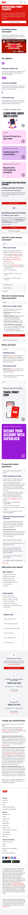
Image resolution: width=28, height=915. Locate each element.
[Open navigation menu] (24, 2)
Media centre (5, 821)
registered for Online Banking (13, 257)
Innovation (4, 836)
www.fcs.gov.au (6, 745)
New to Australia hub (9, 595)
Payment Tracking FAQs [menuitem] (14, 231)
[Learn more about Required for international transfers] (23, 175)
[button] (23, 419)
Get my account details (14, 335)
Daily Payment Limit (15, 265)
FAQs (7, 490)
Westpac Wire (5, 823)
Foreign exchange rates (9, 619)
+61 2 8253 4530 (14, 712)
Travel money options (9, 601)
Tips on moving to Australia (10, 597)
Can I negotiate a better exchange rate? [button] (13, 560)
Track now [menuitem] (14, 227)
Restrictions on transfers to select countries (12, 278)
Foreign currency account (10, 574)
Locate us (4, 802)
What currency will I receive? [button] (10, 340)
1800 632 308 (14, 683)
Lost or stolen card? (9, 642)
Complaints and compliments (9, 809)
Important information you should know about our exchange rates (14, 376)
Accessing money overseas (10, 603)
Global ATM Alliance (9, 633)
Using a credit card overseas (11, 599)
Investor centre (6, 818)
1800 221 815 (14, 705)
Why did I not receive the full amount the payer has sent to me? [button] (13, 544)
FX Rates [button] (5, 349)
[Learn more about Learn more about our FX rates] (23, 126)
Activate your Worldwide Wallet (11, 628)
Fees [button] (4, 382)
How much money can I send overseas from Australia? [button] (12, 556)
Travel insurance (8, 584)
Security (4, 844)
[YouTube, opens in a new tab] (9, 858)
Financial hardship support (8, 807)
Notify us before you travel (10, 623)
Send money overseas (14, 22)
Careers (4, 816)
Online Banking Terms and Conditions (13, 753)
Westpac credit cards (9, 578)
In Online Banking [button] (7, 288)
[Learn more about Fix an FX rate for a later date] (23, 141)
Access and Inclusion (7, 841)
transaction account (13, 664)
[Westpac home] (4, 2)
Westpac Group (6, 814)
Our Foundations (6, 832)
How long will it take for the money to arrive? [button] (12, 471)
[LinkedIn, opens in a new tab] (12, 858)
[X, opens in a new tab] (6, 858)
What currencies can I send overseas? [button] (12, 540)
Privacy (4, 846)
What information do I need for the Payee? (12, 274)
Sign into (11, 355)
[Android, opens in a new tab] (6, 861)
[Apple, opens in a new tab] (16, 861)
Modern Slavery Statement (8, 853)
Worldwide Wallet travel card (11, 582)
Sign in (13, 368)
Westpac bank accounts (9, 576)
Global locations (6, 834)
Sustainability (5, 825)
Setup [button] (4, 244)
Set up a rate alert (14, 203)
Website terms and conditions (9, 848)
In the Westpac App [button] (8, 284)
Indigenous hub (6, 827)
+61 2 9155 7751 (14, 691)
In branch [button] (5, 291)
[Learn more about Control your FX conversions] (23, 157)
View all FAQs (5, 562)
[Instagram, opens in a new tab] (15, 858)
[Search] (21, 2)
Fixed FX (6, 586)
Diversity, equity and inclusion (9, 830)
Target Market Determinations (18, 884)
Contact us (5, 800)
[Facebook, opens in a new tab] (3, 858)
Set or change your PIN (9, 637)
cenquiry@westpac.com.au (14, 498)
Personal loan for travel (9, 580)
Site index (4, 850)
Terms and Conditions (18, 883)
